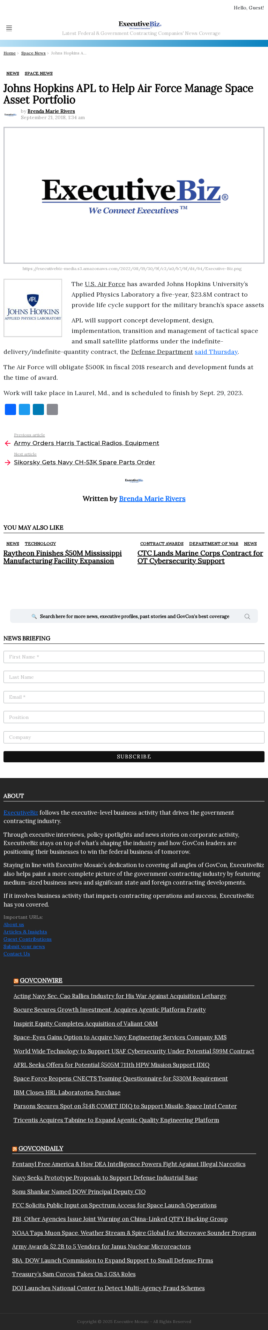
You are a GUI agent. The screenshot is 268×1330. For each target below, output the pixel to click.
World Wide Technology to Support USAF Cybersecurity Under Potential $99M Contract (134, 1051)
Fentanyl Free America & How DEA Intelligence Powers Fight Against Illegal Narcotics (129, 1164)
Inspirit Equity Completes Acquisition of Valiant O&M (86, 1023)
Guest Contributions (27, 939)
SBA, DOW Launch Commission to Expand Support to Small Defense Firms (112, 1260)
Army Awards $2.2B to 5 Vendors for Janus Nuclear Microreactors (101, 1246)
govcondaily (40, 1148)
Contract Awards (162, 543)
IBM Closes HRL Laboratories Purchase (67, 1092)
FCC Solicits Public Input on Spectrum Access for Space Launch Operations (114, 1205)
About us (13, 924)
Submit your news (24, 946)
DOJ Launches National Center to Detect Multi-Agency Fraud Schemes (108, 1288)
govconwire (41, 980)
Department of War (213, 543)
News (12, 543)
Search (247, 618)
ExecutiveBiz (20, 812)
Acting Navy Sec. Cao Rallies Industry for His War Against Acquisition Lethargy (120, 996)
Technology (40, 543)
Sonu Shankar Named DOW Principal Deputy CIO (79, 1192)
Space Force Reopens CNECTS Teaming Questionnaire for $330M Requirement (121, 1078)
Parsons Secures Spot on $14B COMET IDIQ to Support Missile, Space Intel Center (125, 1106)
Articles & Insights (25, 932)
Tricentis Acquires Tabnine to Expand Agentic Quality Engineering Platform (116, 1120)
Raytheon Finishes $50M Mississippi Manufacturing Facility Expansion (62, 556)
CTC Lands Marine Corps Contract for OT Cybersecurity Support (200, 556)
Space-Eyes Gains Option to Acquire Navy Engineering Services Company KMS (120, 1037)
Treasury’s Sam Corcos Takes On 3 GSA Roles (74, 1274)
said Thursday (216, 352)
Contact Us (16, 954)
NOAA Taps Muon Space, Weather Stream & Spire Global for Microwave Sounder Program (134, 1233)
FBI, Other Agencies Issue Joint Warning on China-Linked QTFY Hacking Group (120, 1219)
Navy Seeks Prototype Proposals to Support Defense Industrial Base (105, 1178)
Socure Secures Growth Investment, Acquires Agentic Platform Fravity (110, 1009)
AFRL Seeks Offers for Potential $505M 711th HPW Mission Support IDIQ (111, 1065)
